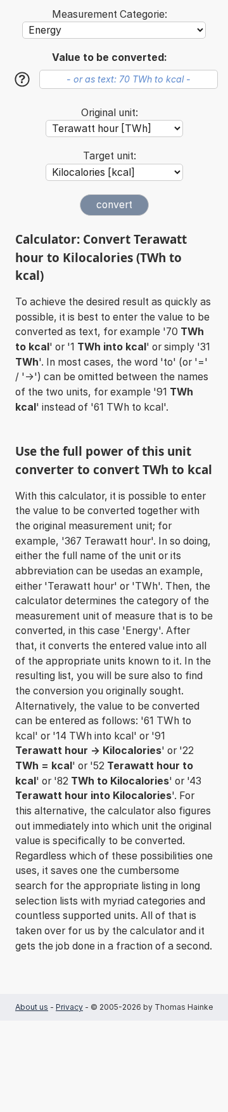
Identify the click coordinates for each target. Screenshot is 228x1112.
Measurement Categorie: (109, 14)
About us (31, 1007)
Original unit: (109, 113)
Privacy (69, 1007)
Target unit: (109, 156)
